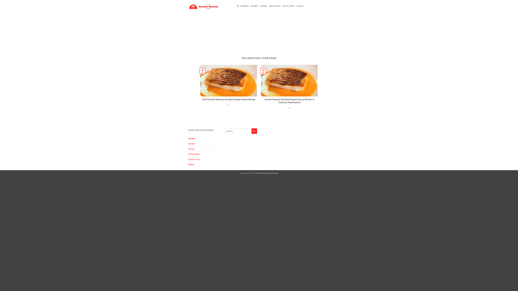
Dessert (254, 6)
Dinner (263, 6)
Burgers (245, 6)
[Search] (238, 6)
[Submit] (254, 131)
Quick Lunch (288, 6)
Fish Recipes (275, 6)
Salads (300, 6)
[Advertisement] (259, 32)
